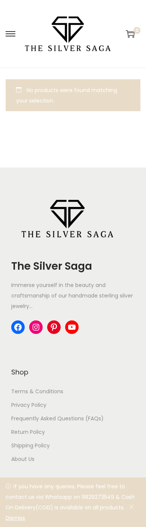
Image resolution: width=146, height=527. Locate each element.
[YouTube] (72, 327)
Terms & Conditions (37, 391)
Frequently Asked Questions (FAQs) (57, 418)
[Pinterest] (54, 327)
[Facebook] (18, 327)
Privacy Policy (28, 405)
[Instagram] (36, 327)
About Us (22, 459)
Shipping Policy (30, 445)
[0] (130, 33)
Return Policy (28, 432)
